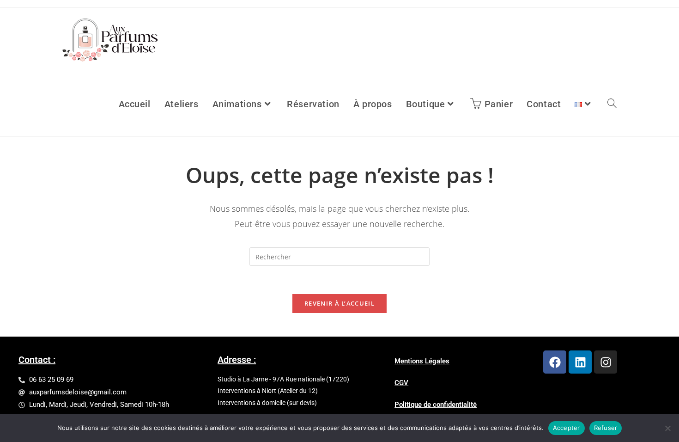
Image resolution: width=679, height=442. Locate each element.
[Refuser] (667, 428)
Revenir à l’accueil (339, 303)
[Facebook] (554, 362)
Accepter (566, 427)
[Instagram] (605, 362)
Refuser (606, 427)
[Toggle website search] (612, 104)
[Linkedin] (580, 362)
